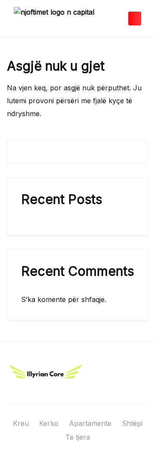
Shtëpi (132, 423)
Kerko (49, 423)
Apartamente (90, 423)
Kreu (21, 423)
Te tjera (77, 437)
